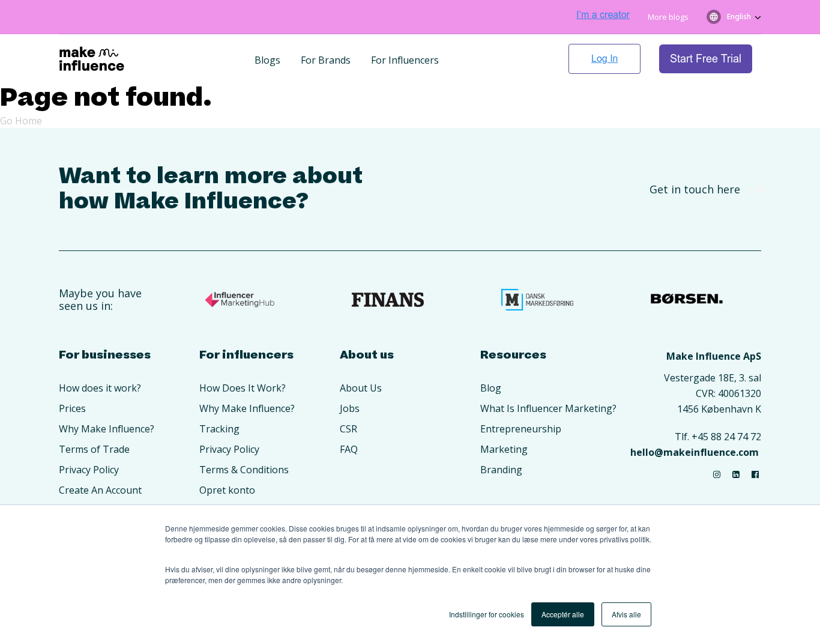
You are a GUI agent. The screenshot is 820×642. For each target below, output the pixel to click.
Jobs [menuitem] (350, 408)
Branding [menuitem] (501, 469)
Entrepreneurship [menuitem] (520, 428)
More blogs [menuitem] (668, 16)
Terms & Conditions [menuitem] (244, 469)
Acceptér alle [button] (562, 614)
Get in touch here (695, 189)
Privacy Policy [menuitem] (89, 469)
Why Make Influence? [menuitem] (106, 428)
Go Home (21, 120)
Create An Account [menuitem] (100, 490)
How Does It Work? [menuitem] (242, 388)
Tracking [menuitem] (219, 428)
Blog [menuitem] (490, 388)
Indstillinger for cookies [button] (486, 614)
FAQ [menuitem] (349, 449)
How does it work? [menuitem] (100, 388)
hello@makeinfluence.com (694, 452)
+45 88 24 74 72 (726, 436)
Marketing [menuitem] (504, 449)
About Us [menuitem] (361, 388)
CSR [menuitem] (348, 428)
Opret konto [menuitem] (227, 490)
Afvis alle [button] (626, 614)
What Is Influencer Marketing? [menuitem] (548, 408)
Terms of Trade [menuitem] (94, 449)
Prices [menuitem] (72, 408)
